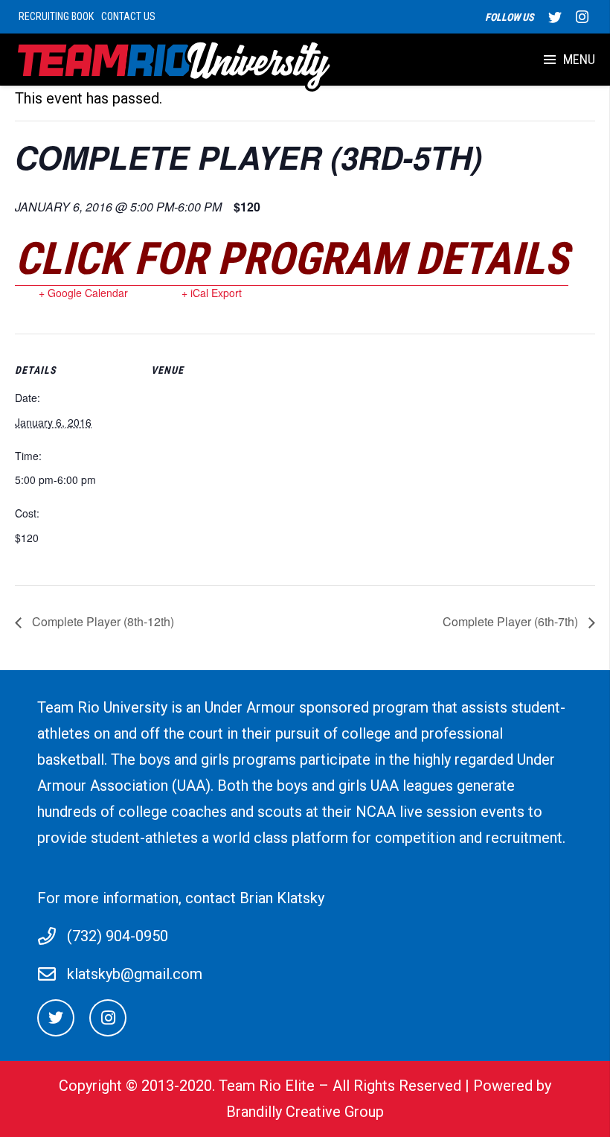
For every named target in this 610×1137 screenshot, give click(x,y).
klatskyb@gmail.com (134, 974)
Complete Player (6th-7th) (512, 621)
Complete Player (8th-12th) (101, 621)
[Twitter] (555, 17)
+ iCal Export (212, 292)
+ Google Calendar (83, 292)
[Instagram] (581, 17)
